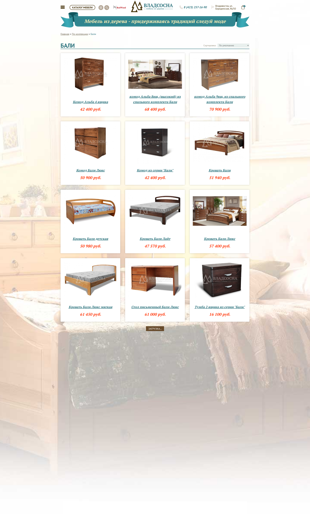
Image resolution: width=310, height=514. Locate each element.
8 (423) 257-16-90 (195, 7)
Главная (65, 34)
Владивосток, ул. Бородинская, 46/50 (225, 7)
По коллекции (80, 34)
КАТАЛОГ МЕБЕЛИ (82, 7)
